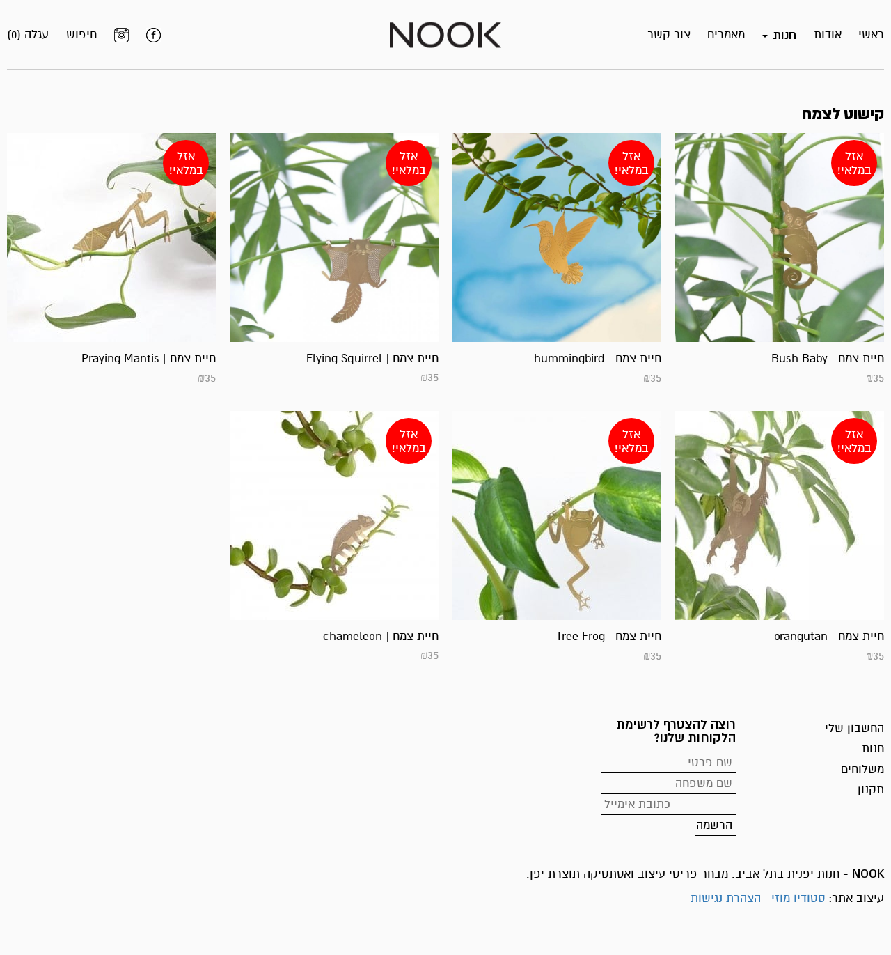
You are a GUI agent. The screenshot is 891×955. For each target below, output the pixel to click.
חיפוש (81, 34)
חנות (873, 748)
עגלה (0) (28, 34)
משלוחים (862, 769)
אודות (828, 34)
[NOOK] (445, 33)
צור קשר (669, 34)
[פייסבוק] (153, 34)
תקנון (871, 789)
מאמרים (726, 34)
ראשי (871, 34)
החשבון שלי (854, 728)
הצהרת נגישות (726, 898)
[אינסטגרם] (121, 34)
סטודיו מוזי (798, 898)
